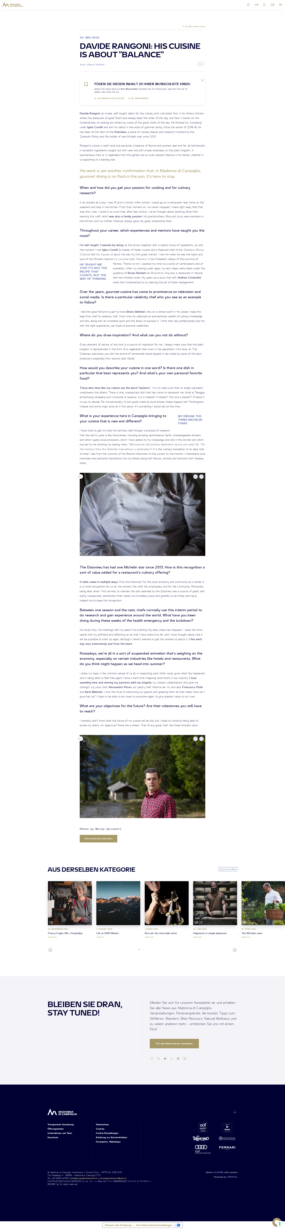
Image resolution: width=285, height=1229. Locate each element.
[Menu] (280, 4)
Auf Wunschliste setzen (195, 26)
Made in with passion (222, 1172)
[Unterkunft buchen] (256, 4)
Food (201, 64)
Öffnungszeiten (56, 1128)
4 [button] (146, 949)
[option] (142, 514)
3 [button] (143, 949)
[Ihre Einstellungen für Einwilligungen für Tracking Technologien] (280, 1224)
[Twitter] (171, 1058)
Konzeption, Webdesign (108, 1141)
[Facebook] (152, 1058)
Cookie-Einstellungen (107, 1133)
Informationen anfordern (98, 838)
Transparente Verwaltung (61, 1124)
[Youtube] (165, 1058)
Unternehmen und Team (60, 1133)
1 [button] (138, 949)
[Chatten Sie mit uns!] (276, 1222)
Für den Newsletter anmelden (174, 1043)
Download (53, 1137)
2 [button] (141, 949)
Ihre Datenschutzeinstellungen (154, 1225)
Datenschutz (102, 1124)
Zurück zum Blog (228, 869)
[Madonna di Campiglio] (12, 4)
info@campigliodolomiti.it (84, 1178)
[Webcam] (272, 4)
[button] (195, 476)
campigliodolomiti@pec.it (112, 1178)
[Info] (248, 4)
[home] (62, 1111)
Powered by (226, 1177)
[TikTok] (178, 1058)
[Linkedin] (184, 1058)
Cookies (100, 1128)
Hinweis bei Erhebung (118, 1225)
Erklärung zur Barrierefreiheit (111, 1137)
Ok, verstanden (139, 98)
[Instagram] (158, 1058)
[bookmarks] (264, 4)
